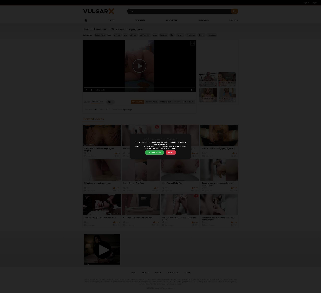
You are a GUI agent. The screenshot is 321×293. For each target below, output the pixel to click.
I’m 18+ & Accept (154, 152)
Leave (170, 152)
